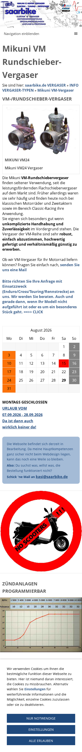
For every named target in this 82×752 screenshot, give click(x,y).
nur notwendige (41, 718)
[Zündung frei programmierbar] (41, 624)
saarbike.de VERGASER (45, 85)
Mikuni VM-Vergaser (55, 90)
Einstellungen (41, 729)
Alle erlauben (41, 741)
